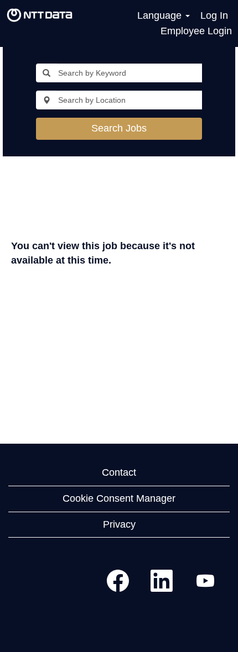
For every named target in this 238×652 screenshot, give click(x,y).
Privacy (119, 524)
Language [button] (160, 15)
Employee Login (196, 30)
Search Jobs (119, 128)
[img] (39, 15)
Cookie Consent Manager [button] (119, 498)
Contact (119, 472)
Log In (214, 15)
